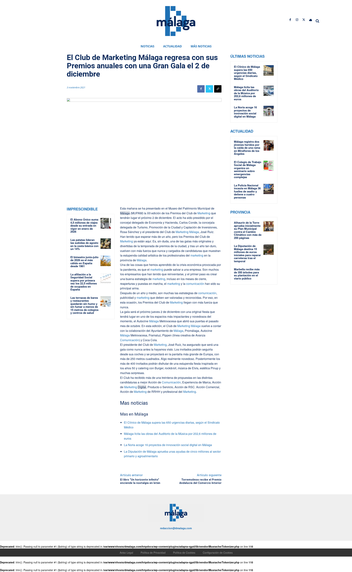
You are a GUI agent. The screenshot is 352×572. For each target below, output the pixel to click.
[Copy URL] (217, 89)
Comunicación (129, 340)
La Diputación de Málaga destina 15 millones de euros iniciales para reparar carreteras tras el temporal (247, 253)
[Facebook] (290, 19)
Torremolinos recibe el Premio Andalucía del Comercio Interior (200, 481)
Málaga (125, 213)
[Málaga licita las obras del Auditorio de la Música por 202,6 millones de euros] (268, 91)
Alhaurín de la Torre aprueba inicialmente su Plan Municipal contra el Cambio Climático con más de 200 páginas (247, 230)
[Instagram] (296, 19)
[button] (317, 21)
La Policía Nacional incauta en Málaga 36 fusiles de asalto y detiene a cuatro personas (247, 191)
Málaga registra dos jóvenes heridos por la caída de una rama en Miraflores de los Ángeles (247, 148)
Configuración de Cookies (218, 552)
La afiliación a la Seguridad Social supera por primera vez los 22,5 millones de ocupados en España (83, 282)
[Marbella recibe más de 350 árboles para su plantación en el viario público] (268, 273)
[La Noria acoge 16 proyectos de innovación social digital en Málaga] (268, 111)
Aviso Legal (126, 552)
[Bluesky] (310, 19)
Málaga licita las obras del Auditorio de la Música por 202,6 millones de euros (246, 93)
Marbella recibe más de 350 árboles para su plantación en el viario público (247, 273)
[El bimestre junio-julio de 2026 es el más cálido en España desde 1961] (105, 261)
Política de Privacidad (153, 552)
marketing (196, 255)
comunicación (195, 284)
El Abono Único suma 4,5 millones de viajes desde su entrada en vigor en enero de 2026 (84, 225)
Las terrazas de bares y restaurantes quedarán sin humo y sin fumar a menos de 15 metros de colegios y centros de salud (84, 305)
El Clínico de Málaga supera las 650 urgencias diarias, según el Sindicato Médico (247, 73)
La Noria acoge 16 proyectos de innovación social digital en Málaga (168, 445)
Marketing (203, 213)
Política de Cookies (184, 552)
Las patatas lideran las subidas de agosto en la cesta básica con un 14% (84, 244)
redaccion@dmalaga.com (176, 528)
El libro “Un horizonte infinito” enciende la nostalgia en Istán (140, 481)
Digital (142, 387)
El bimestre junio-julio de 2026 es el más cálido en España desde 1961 (84, 261)
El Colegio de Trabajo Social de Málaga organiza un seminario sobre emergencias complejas (247, 169)
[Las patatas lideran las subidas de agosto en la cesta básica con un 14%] (105, 243)
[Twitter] (303, 19)
